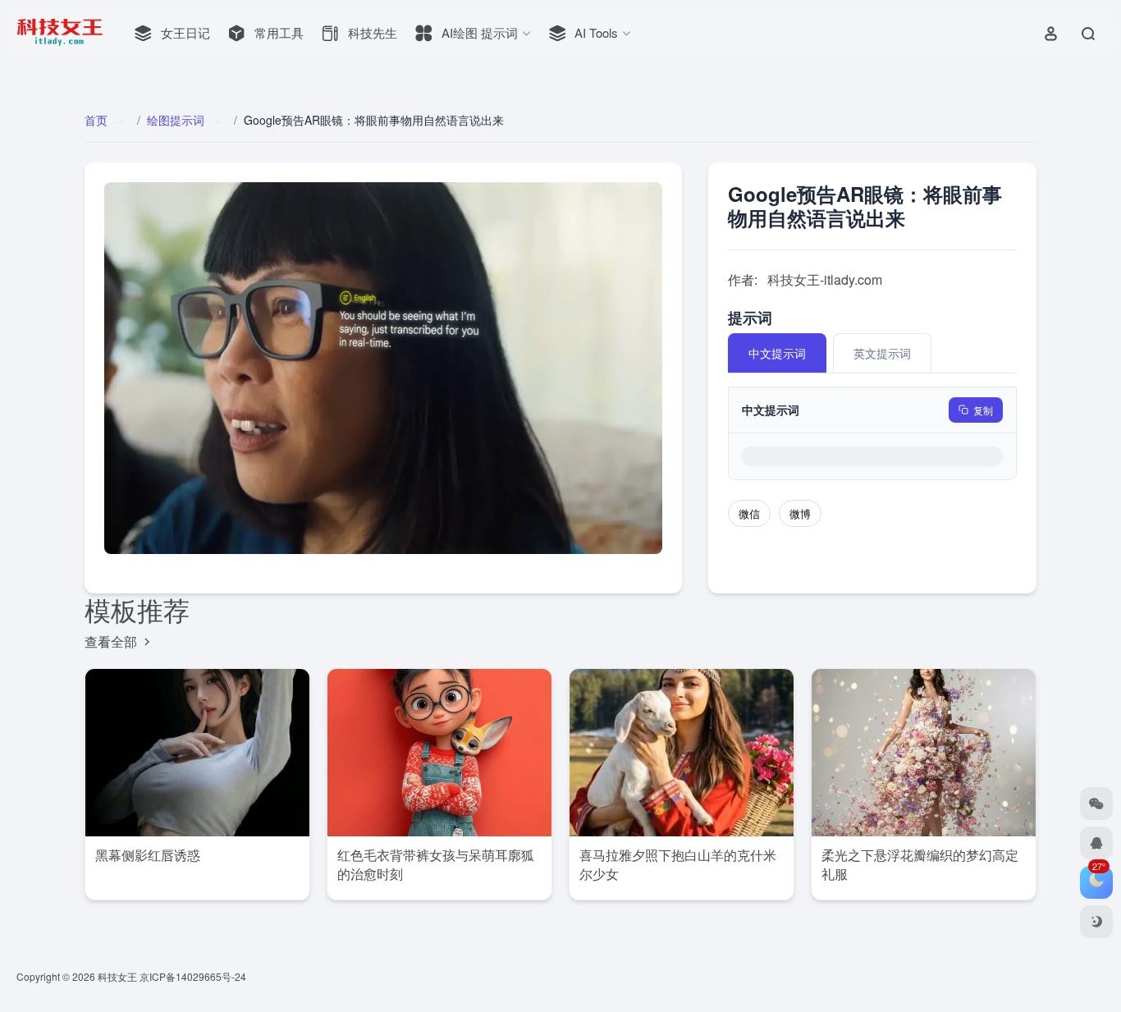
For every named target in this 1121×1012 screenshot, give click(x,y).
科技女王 (117, 976)
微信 (749, 513)
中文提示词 (777, 353)
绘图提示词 (175, 120)
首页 (96, 120)
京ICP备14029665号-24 (194, 976)
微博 (800, 513)
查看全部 (112, 641)
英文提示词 (882, 353)
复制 (983, 410)
